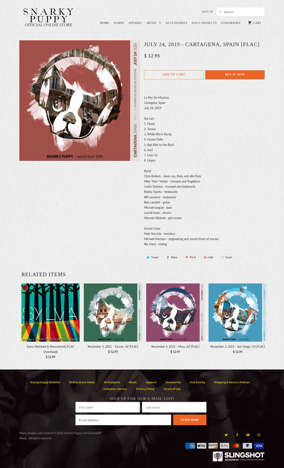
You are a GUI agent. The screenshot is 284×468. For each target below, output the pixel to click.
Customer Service (115, 389)
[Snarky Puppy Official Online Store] (48, 18)
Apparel (135, 23)
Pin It (193, 257)
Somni (119, 23)
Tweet (155, 257)
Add (210, 257)
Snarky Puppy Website (45, 382)
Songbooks (231, 23)
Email (228, 257)
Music (152, 23)
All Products (112, 382)
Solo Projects (204, 23)
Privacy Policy (145, 389)
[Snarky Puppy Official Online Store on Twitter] (226, 434)
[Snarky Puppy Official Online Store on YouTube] (248, 434)
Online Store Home (82, 382)
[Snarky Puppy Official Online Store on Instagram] (259, 434)
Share (174, 257)
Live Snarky (197, 382)
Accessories (177, 23)
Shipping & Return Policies (232, 382)
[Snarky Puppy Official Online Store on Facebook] (237, 434)
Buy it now (235, 74)
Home (105, 23)
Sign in (207, 11)
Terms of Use (172, 389)
